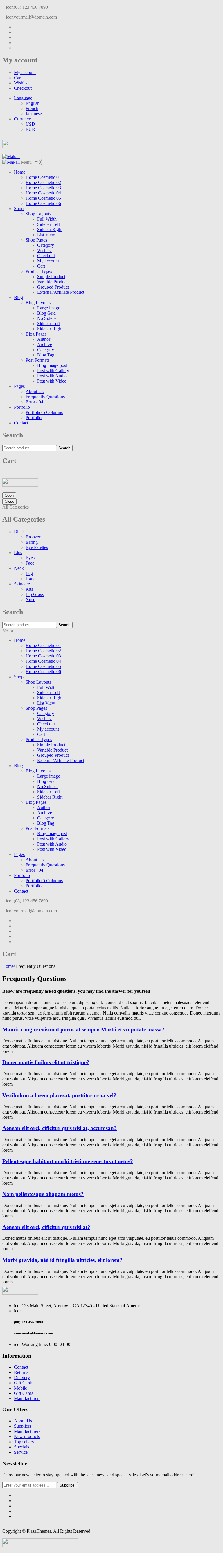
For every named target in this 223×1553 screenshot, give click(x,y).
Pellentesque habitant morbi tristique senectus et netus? (67, 1161)
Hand (31, 578)
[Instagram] (15, 37)
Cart (18, 77)
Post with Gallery (53, 838)
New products (27, 1436)
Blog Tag (45, 823)
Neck (19, 568)
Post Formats (37, 828)
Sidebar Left (48, 692)
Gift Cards (23, 1382)
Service (21, 1452)
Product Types (39, 739)
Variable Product (52, 749)
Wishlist (21, 82)
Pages (19, 854)
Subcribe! (67, 1485)
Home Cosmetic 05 (43, 666)
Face (30, 563)
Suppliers (22, 1426)
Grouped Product (53, 755)
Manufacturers (27, 1398)
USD (30, 124)
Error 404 (34, 870)
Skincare (22, 583)
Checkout (23, 88)
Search (64, 448)
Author (43, 807)
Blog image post (52, 833)
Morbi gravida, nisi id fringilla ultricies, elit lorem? (62, 1260)
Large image (48, 776)
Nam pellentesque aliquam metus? (43, 1194)
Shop (19, 676)
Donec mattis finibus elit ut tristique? (45, 1062)
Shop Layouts (38, 682)
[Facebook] (15, 26)
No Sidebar (47, 786)
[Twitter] (15, 32)
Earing (32, 542)
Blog (18, 765)
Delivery (22, 1377)
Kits (29, 589)
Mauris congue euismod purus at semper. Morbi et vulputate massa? (83, 1029)
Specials (21, 1446)
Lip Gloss (35, 594)
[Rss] (15, 47)
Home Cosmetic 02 (43, 650)
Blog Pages (36, 802)
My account (25, 72)
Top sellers (24, 1441)
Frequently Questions (45, 864)
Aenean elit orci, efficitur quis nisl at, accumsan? (59, 1128)
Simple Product (51, 744)
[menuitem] (19, 172)
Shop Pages (36, 708)
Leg (29, 573)
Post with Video (51, 849)
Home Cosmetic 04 (43, 661)
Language (23, 98)
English (32, 103)
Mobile (20, 1388)
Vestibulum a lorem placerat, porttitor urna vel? (59, 1095)
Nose (30, 599)
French (32, 108)
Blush (19, 531)
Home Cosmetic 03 (43, 655)
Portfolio (22, 875)
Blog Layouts (38, 770)
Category (45, 713)
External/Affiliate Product (60, 760)
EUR (30, 129)
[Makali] (11, 156)
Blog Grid (46, 781)
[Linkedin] (15, 42)
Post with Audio (52, 844)
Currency (22, 118)
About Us (35, 859)
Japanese (34, 113)
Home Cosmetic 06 (43, 671)
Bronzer (33, 536)
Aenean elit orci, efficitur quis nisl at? (46, 1227)
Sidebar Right (49, 697)
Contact (21, 891)
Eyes (30, 557)
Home (19, 640)
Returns (21, 1372)
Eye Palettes (37, 547)
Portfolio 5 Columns (44, 880)
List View (46, 702)
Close (9, 501)
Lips (18, 552)
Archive (44, 812)
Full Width (47, 687)
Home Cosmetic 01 (43, 645)
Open (9, 495)
